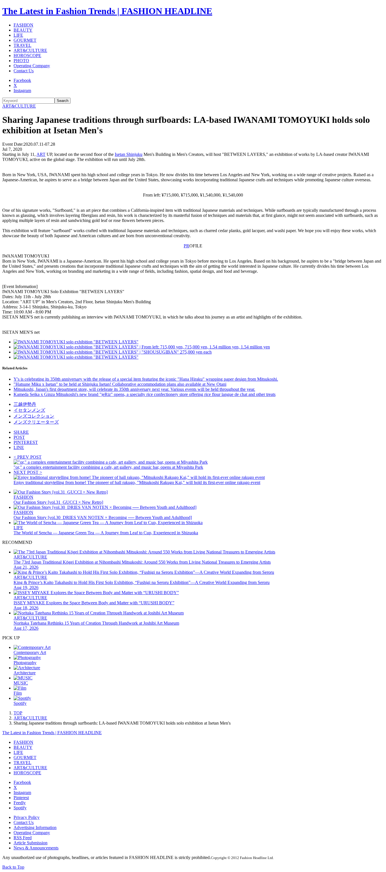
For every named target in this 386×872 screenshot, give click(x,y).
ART (40, 154)
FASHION (23, 25)
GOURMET (25, 40)
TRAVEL (22, 45)
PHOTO (21, 60)
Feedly (20, 802)
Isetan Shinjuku (128, 154)
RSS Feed (23, 837)
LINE (19, 447)
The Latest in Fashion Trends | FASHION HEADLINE (107, 11)
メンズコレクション (34, 416)
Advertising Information (35, 827)
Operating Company (32, 65)
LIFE (18, 35)
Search (62, 101)
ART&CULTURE (30, 50)
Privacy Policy (27, 817)
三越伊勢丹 (25, 404)
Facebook (22, 80)
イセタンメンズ (29, 410)
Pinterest (21, 797)
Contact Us (24, 70)
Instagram (22, 90)
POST (19, 437)
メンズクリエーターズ (36, 422)
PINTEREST (26, 442)
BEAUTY (23, 30)
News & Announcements (36, 847)
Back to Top (13, 867)
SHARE (21, 432)
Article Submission (30, 842)
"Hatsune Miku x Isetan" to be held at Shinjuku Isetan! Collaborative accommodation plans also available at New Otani (120, 384)
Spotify (20, 807)
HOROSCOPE (27, 55)
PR (186, 245)
